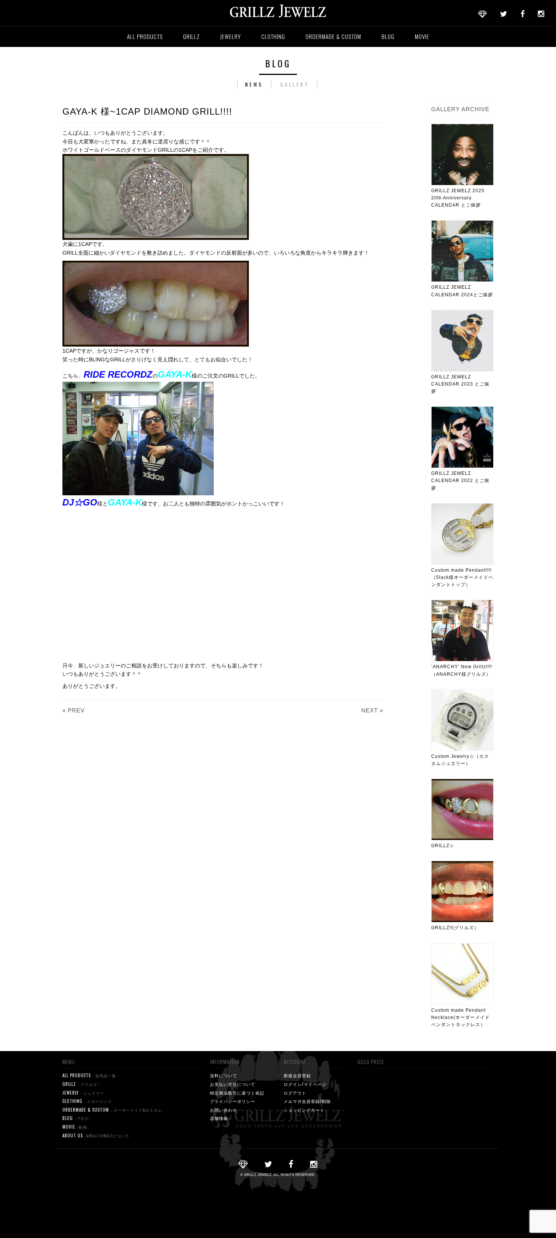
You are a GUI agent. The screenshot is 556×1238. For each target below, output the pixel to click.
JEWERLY (84, 1093)
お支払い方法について (232, 1084)
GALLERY (294, 84)
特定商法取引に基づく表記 (237, 1093)
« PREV (73, 710)
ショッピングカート (304, 1110)
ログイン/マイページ (305, 1084)
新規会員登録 (297, 1075)
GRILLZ (191, 36)
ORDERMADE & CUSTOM (333, 36)
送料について (223, 1075)
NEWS (254, 84)
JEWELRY (230, 36)
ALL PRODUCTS (145, 36)
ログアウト (295, 1093)
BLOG (388, 36)
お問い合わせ (223, 1110)
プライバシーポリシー (232, 1101)
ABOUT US (96, 1135)
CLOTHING (273, 36)
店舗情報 (219, 1118)
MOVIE (422, 36)
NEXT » (372, 710)
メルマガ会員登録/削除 (307, 1101)
